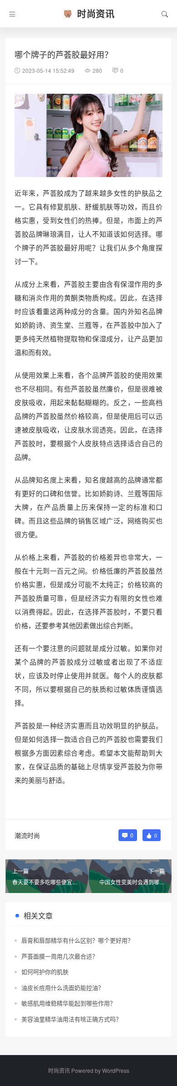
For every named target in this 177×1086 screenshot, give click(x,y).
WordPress (115, 1070)
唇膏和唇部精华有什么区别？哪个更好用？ (77, 940)
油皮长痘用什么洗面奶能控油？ (62, 987)
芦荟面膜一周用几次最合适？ (59, 956)
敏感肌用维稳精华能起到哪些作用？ (68, 1003)
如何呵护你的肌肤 (45, 971)
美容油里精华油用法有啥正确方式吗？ (71, 1019)
